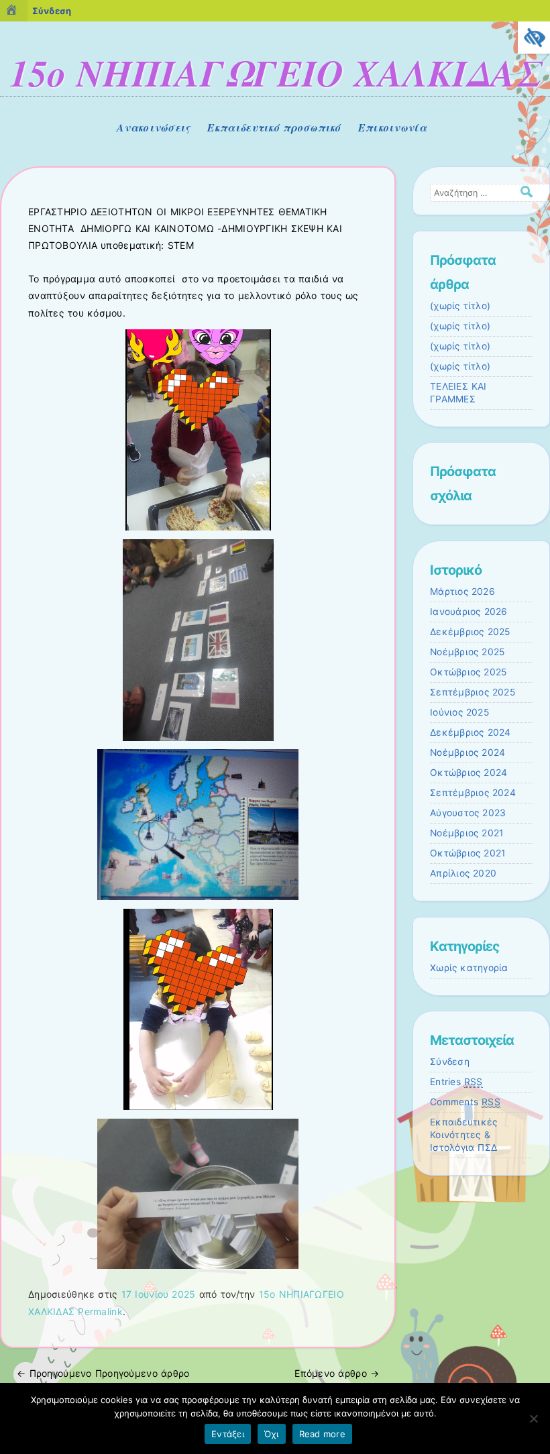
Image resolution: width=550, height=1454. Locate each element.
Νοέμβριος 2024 (467, 752)
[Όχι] (533, 1418)
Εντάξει (227, 1434)
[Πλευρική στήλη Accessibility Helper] (534, 37)
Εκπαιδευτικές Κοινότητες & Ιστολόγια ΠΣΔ (463, 1135)
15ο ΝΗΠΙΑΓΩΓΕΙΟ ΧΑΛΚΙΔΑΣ (275, 72)
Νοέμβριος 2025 (467, 652)
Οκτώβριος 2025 (468, 672)
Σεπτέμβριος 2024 (473, 792)
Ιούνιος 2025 (459, 712)
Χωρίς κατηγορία (469, 967)
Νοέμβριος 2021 (466, 833)
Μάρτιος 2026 (462, 591)
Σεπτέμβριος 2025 (472, 692)
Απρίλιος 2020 (463, 873)
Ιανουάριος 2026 (469, 611)
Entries (456, 1081)
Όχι (271, 1434)
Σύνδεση (450, 1061)
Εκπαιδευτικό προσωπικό (274, 127)
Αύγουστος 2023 (468, 812)
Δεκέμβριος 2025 (470, 631)
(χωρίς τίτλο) (460, 305)
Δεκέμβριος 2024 (470, 732)
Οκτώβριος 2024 (468, 772)
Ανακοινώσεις (153, 127)
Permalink (100, 1311)
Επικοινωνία (392, 127)
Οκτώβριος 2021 (467, 853)
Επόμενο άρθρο (336, 1373)
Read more (322, 1434)
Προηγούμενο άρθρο (103, 1373)
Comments (465, 1102)
